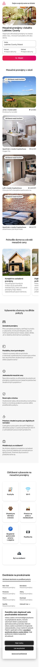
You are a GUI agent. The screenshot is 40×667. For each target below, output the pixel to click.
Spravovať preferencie (19, 654)
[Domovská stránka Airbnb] (4, 3)
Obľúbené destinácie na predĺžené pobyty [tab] (16, 579)
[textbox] (11, 52)
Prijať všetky (19, 643)
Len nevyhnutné (19, 648)
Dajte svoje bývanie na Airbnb (23, 3)
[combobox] (19, 44)
